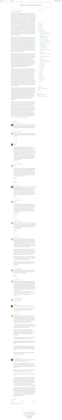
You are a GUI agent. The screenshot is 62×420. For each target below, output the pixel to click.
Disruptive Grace (42, 52)
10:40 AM (16, 295)
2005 (40, 81)
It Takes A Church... (29, 415)
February (41, 78)
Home (24, 401)
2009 (40, 24)
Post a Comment (13, 399)
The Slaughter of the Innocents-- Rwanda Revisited (45, 45)
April (41, 75)
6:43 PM (15, 234)
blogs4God (29, 417)
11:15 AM (16, 140)
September (42, 67)
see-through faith (16, 358)
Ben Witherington (31, 5)
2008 (40, 26)
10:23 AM (16, 355)
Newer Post (13, 401)
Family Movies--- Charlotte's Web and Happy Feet (45, 43)
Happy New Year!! (43, 59)
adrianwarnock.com (29, 412)
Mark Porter (16, 185)
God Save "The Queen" (43, 47)
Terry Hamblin (16, 237)
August (41, 68)
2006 (40, 29)
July (40, 70)
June (41, 71)
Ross (14, 142)
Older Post (34, 401)
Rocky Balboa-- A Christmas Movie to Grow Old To (44, 37)
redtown (15, 314)
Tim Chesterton (16, 123)
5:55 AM (15, 266)
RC (14, 304)
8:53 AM (15, 129)
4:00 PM (15, 182)
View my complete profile (43, 96)
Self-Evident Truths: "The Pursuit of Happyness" (45, 34)
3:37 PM (15, 161)
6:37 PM (15, 311)
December (41, 30)
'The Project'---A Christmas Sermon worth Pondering (44, 40)
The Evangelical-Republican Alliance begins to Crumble (45, 61)
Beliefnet (39, 89)
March (41, 76)
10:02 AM (16, 396)
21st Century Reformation (29, 413)
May (41, 73)
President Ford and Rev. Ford (44, 32)
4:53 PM (15, 197)
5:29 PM (15, 218)
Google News (40, 87)
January (41, 79)
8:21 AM (15, 277)
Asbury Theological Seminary (42, 88)
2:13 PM (15, 301)
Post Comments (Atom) (19, 403)
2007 (40, 28)
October (41, 65)
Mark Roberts (29, 416)
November (41, 63)
